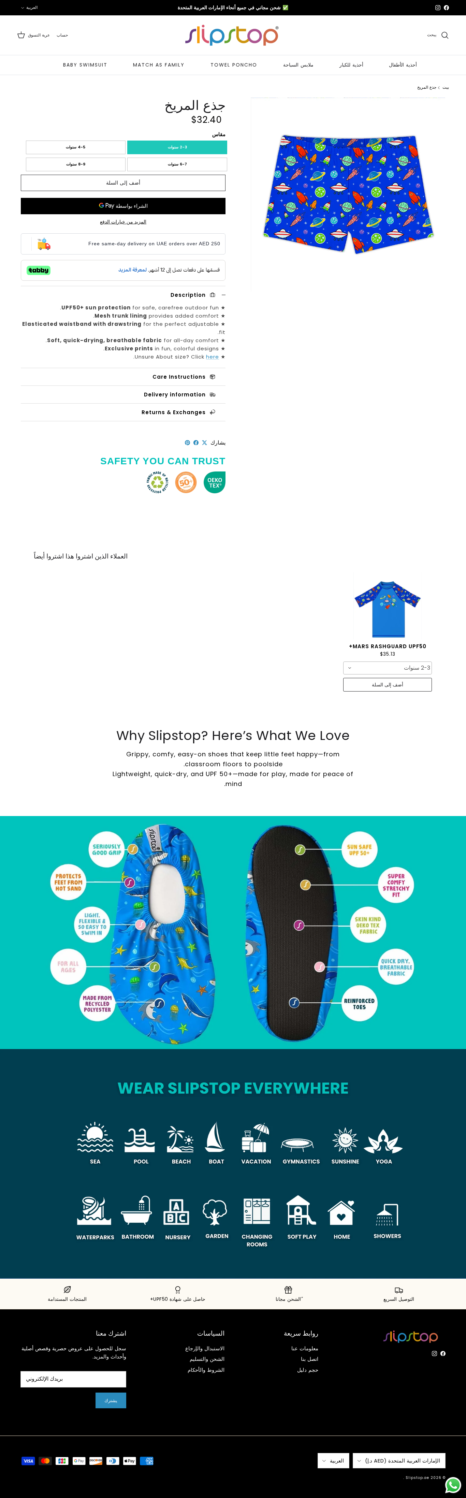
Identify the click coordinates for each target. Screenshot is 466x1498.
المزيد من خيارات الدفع (123, 222)
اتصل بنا (309, 1359)
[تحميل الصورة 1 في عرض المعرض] (348, 195)
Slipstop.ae (417, 1477)
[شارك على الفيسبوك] (196, 442)
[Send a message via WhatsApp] (453, 1485)
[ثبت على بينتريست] (187, 442)
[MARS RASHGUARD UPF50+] (387, 606)
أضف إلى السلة (123, 182)
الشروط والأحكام (206, 1369)
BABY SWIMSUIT (85, 64)
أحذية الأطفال (403, 64)
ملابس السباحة (298, 64)
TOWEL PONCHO (233, 64)
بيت (445, 87)
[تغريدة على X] (204, 442)
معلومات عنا (304, 1348)
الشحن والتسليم (207, 1359)
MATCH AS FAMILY (159, 64)
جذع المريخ (426, 87)
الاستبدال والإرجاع (204, 1348)
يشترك (110, 1400)
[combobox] (387, 667)
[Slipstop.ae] (233, 35)
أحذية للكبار (351, 64)
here (212, 356)
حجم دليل (307, 1369)
